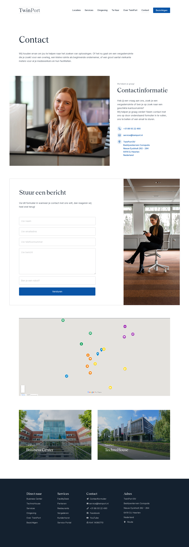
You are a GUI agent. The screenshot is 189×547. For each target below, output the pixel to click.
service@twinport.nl (133, 135)
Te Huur (115, 10)
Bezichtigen (32, 522)
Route (130, 522)
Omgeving (102, 10)
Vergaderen (63, 513)
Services (30, 508)
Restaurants (63, 508)
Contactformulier (97, 498)
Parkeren (61, 503)
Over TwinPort (130, 10)
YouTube (94, 518)
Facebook (94, 513)
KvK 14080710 (96, 522)
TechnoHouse (33, 503)
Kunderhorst (63, 518)
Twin (29, 10)
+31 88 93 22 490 (132, 128)
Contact (145, 10)
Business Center (34, 498)
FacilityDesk (63, 498)
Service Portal (64, 522)
